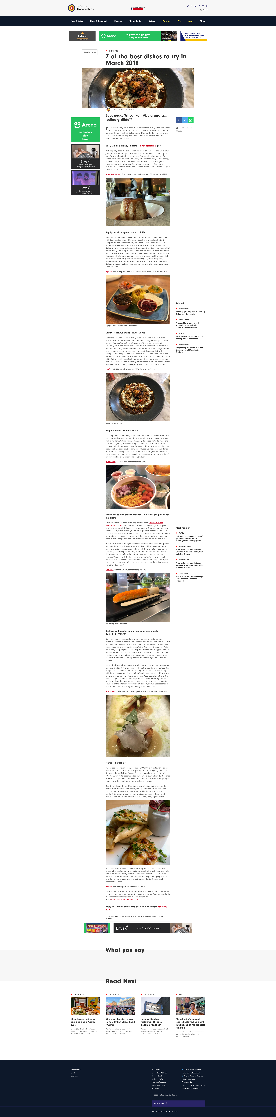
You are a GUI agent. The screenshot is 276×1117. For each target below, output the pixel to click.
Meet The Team (158, 1085)
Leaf (107, 369)
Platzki (109, 886)
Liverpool (74, 1076)
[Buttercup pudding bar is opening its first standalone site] (190, 311)
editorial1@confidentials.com (124, 899)
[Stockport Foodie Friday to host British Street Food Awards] (120, 1015)
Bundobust (110, 462)
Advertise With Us (159, 1073)
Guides (152, 21)
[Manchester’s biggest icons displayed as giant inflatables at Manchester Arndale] (190, 1015)
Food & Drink (77, 21)
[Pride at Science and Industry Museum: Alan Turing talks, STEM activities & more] (190, 550)
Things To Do (135, 21)
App (190, 21)
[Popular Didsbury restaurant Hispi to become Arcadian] (155, 1015)
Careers (155, 1088)
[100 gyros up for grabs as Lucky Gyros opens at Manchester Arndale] (190, 348)
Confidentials (118, 110)
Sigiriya (109, 271)
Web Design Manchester (160, 1112)
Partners (166, 21)
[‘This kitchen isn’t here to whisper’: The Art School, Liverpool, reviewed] (190, 577)
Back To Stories (90, 52)
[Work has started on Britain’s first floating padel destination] (190, 336)
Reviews (118, 21)
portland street (157, 916)
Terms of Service (159, 1082)
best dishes (119, 916)
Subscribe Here (158, 1076)
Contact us (156, 1070)
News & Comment (98, 21)
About (202, 21)
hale (132, 916)
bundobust (110, 918)
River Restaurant (148, 145)
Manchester (75, 1070)
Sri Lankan (138, 916)
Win (179, 21)
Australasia (110, 691)
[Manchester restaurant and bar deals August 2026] (85, 1015)
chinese (127, 916)
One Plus (109, 570)
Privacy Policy (158, 1079)
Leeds (73, 1073)
